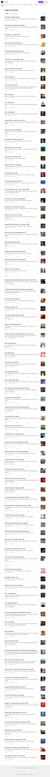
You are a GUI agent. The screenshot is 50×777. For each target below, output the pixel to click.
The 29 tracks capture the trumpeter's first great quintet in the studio (20, 453)
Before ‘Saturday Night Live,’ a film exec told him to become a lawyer (20, 96)
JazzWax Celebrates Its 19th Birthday (15, 259)
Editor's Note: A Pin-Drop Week (13, 164)
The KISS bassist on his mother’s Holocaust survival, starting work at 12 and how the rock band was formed (22, 596)
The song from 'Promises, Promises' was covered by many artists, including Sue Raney (21, 508)
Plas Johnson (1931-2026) (12, 416)
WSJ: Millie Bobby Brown (11, 371)
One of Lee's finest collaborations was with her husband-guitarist (19, 688)
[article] (25, 19)
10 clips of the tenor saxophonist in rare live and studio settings (19, 516)
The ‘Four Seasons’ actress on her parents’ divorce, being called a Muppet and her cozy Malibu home (21, 643)
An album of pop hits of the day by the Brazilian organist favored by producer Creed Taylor (20, 490)
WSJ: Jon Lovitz (9, 94)
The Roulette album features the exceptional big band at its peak (19, 741)
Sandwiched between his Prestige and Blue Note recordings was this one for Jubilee (22, 122)
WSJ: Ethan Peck (9, 102)
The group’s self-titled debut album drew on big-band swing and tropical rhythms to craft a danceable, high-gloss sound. (21, 615)
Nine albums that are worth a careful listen (14, 579)
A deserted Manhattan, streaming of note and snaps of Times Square (20, 166)
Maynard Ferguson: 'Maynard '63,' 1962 (15, 739)
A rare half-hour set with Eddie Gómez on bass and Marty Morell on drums (21, 435)
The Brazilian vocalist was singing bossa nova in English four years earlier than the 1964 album (21, 462)
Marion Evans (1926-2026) (12, 299)
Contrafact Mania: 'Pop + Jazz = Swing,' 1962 (17, 189)
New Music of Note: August (12, 17)
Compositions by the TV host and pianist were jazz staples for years (20, 174)
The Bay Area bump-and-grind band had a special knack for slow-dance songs (21, 132)
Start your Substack (21, 771)
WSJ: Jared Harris (10, 76)
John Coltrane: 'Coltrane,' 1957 (13, 156)
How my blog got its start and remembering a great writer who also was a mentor (21, 262)
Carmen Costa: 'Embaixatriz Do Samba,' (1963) (17, 722)
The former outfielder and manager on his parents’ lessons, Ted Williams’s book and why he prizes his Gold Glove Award (21, 624)
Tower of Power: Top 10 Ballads (13, 129)
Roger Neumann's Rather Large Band (15, 25)
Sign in (46, 2)
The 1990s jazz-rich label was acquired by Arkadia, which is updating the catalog (21, 471)
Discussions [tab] (14, 13)
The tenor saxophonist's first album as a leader (15, 158)
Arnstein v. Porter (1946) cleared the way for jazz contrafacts (18, 200)
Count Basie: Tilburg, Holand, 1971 (14, 139)
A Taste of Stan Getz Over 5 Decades (15, 515)
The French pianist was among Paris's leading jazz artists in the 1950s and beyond (21, 244)
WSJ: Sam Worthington (11, 603)
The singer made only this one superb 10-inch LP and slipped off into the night (21, 149)
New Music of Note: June (11, 577)
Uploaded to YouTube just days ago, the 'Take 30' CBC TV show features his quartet (21, 680)
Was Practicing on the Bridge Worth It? (15, 232)
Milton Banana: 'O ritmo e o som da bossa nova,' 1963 (19, 669)
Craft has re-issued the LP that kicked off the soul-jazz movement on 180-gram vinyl (21, 317)
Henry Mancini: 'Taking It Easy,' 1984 (15, 539)
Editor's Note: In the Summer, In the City (15, 712)
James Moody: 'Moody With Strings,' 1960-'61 (17, 497)
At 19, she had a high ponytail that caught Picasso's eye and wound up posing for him (20, 345)
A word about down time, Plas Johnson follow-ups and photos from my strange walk (21, 326)
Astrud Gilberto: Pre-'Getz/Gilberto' (14, 459)
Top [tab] (10, 13)
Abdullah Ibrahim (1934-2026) (13, 730)
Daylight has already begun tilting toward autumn (16, 270)
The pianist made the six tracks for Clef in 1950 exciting (17, 52)
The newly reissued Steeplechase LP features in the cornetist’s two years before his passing (21, 61)
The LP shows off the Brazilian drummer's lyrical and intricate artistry (20, 671)
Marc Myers (14, 20)
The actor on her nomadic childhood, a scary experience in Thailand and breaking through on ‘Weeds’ (21, 364)
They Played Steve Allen (11, 173)
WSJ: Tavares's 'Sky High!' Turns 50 (14, 659)
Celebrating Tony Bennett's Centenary (15, 251)
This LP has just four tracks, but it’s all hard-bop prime (17, 36)
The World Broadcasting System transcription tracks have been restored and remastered (22, 705)
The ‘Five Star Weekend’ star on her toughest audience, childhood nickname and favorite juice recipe (22, 355)
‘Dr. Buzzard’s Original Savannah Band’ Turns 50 (18, 612)
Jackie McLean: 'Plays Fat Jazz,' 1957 (15, 120)
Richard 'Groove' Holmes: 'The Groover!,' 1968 (17, 224)
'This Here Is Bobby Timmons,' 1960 (14, 315)
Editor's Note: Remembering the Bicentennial (17, 531)
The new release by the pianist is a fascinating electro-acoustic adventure (21, 208)
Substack (19, 774)
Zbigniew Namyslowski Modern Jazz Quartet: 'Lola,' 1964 (20, 280)
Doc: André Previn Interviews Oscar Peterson (17, 388)
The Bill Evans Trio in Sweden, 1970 (14, 434)
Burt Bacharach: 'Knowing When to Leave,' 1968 (18, 505)
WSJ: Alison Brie (9, 631)
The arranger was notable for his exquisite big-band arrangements (19, 300)
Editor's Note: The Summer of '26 (14, 425)
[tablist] (11, 13)
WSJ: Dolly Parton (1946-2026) (13, 43)
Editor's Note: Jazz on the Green (13, 215)
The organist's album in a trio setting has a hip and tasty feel (18, 226)
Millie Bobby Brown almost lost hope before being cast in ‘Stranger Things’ (21, 373)
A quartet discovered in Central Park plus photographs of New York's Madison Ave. (20, 217)
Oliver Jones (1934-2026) (12, 380)
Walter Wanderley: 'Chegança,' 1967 (14, 488)
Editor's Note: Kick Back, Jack (13, 324)
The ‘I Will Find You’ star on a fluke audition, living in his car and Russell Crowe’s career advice (21, 605)
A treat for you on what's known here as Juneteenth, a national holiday (20, 723)
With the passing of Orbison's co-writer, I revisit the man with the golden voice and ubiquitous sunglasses (21, 291)
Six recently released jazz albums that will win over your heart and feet (20, 308)
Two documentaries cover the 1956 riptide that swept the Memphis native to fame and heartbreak (22, 480)
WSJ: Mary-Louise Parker (12, 362)
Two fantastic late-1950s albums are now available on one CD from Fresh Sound (21, 400)
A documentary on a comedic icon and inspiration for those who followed (21, 587)
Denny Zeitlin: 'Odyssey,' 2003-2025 (15, 207)
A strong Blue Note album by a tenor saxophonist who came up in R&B (21, 757)
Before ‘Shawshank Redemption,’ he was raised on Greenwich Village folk (21, 113)
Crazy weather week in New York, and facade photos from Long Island (20, 427)
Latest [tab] (6, 13)
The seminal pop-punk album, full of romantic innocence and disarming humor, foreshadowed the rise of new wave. (21, 336)
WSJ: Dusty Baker (9, 622)
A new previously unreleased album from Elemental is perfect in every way (21, 749)
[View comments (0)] (17, 22)
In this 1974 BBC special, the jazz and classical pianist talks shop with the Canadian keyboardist (21, 390)
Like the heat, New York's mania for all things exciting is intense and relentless (20, 715)
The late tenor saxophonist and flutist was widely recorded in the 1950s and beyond (22, 418)
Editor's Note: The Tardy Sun (12, 269)
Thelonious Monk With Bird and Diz (14, 51)
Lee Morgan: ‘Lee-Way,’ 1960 (12, 34)
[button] (2, 4)
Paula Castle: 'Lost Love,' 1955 (13, 147)
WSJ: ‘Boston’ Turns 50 (11, 85)
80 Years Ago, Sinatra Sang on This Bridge (16, 523)
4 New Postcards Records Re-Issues (15, 469)
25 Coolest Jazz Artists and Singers (14, 557)
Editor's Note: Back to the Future (13, 68)
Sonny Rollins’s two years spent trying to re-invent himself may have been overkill (21, 235)
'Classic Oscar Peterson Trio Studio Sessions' (17, 407)
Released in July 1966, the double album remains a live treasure (19, 550)
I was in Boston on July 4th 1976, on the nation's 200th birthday (19, 532)
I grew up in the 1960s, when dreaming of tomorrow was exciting (19, 70)
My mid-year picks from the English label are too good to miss (19, 571)
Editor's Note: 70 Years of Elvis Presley (15, 478)
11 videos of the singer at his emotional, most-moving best (18, 253)
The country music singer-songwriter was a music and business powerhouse (22, 44)
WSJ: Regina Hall (9, 352)
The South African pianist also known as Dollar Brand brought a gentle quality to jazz (20, 732)
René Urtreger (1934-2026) (12, 242)
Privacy (23, 767)
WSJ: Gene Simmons (10, 593)
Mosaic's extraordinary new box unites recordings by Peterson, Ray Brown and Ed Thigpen (21, 409)
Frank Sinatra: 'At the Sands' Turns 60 (15, 548)
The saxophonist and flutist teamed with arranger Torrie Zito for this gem (21, 499)
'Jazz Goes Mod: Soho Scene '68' (13, 181)
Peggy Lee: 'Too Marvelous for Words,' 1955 (16, 703)
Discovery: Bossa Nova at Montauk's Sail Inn (17, 442)
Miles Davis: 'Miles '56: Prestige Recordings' (17, 451)
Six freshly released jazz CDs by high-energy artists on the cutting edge (20, 18)
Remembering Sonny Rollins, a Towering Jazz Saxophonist (21, 650)
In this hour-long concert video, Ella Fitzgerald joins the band (18, 141)
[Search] (44, 13)
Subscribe (41, 2)
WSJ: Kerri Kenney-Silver (11, 641)
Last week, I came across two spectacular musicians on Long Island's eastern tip (22, 444)
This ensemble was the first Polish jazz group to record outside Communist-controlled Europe (22, 282)
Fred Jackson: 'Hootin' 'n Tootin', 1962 (15, 755)
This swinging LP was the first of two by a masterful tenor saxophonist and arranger (21, 27)
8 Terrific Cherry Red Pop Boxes (13, 569)
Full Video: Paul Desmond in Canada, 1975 (16, 677)
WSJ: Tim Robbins (10, 112)
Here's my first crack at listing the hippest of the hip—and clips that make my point (21, 559)
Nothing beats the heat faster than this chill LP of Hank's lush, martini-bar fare (21, 541)
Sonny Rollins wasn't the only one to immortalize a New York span (19, 524)
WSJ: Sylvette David (10, 343)
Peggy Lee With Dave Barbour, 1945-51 (15, 687)
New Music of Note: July (11, 307)
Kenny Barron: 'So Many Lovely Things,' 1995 (17, 747)
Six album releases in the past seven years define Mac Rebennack (19, 696)
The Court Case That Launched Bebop (15, 198)
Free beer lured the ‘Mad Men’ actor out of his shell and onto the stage (20, 78)
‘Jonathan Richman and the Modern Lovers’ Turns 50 (19, 334)
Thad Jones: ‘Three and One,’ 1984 (14, 59)
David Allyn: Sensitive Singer (13, 397)
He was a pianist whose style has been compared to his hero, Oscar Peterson (22, 381)
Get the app (31, 771)
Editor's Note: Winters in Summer (14, 585)
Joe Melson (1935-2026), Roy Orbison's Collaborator (19, 289)
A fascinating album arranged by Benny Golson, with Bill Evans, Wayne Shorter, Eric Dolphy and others (21, 191)
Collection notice (33, 767)
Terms (27, 767)
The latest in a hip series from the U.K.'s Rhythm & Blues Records (19, 183)
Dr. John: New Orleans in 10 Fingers (14, 695)
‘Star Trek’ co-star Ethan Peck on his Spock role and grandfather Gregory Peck (21, 105)
